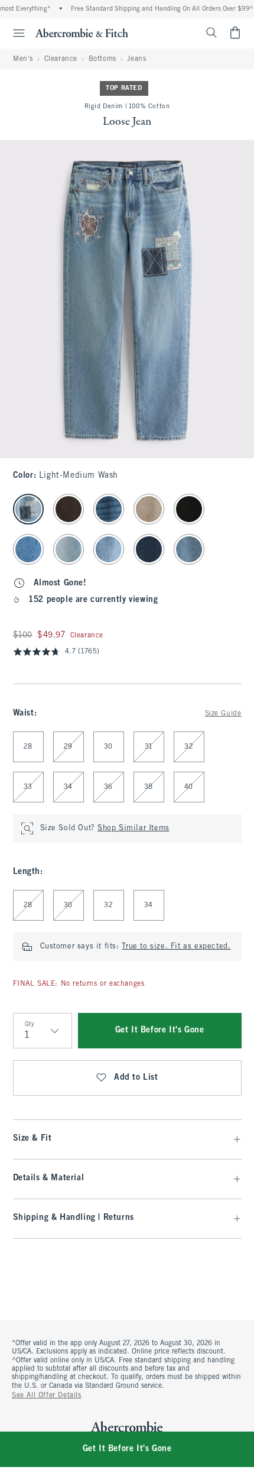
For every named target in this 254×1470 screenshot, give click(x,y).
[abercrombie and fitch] (81, 32)
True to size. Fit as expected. (176, 946)
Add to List (136, 1078)
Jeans (136, 59)
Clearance (60, 59)
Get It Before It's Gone (159, 1030)
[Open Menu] (14, 33)
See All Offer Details (47, 1395)
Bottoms (102, 59)
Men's (23, 59)
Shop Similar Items (133, 828)
